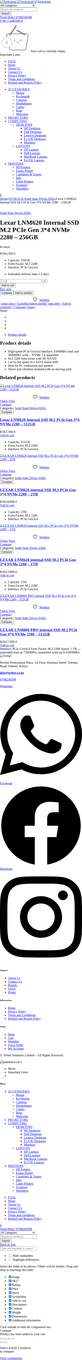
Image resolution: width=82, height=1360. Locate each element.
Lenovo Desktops (35, 135)
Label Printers (24, 181)
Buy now (6, 289)
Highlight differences (25, 1259)
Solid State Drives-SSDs (39, 198)
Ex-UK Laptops (34, 160)
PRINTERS (15, 163)
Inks (18, 178)
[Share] (9, 1338)
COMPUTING (17, 121)
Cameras (21, 100)
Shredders (22, 188)
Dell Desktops (33, 132)
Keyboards (23, 96)
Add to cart (8, 285)
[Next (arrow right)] (5, 1342)
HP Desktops (32, 128)
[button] (7, 435)
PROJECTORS (18, 117)
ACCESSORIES (19, 89)
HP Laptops (31, 149)
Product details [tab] (17, 334)
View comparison (11, 1358)
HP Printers (23, 167)
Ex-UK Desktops (35, 139)
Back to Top (8, 1244)
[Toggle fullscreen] (5, 1338)
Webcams (22, 114)
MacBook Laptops (35, 156)
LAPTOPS (23, 146)
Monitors (29, 142)
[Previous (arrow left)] (1, 1342)
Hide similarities (22, 1255)
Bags (19, 110)
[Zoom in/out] (1, 1338)
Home (4, 198)
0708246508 (8, 679)
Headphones (24, 103)
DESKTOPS (24, 124)
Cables (20, 107)
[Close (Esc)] (13, 1338)
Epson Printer (24, 171)
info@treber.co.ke (12, 672)
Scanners (21, 185)
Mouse (20, 93)
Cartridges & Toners (28, 174)
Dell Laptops (32, 153)
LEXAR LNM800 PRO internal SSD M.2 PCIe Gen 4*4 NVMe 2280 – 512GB (38, 632)
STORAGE (16, 198)
